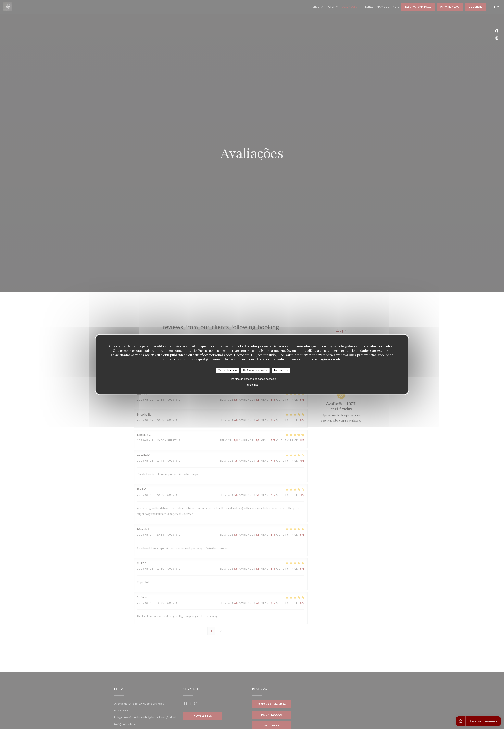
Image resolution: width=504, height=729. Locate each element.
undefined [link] (252, 384)
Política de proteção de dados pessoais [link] (253, 378)
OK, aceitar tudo (227, 370)
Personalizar (281, 370)
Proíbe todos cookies (255, 370)
